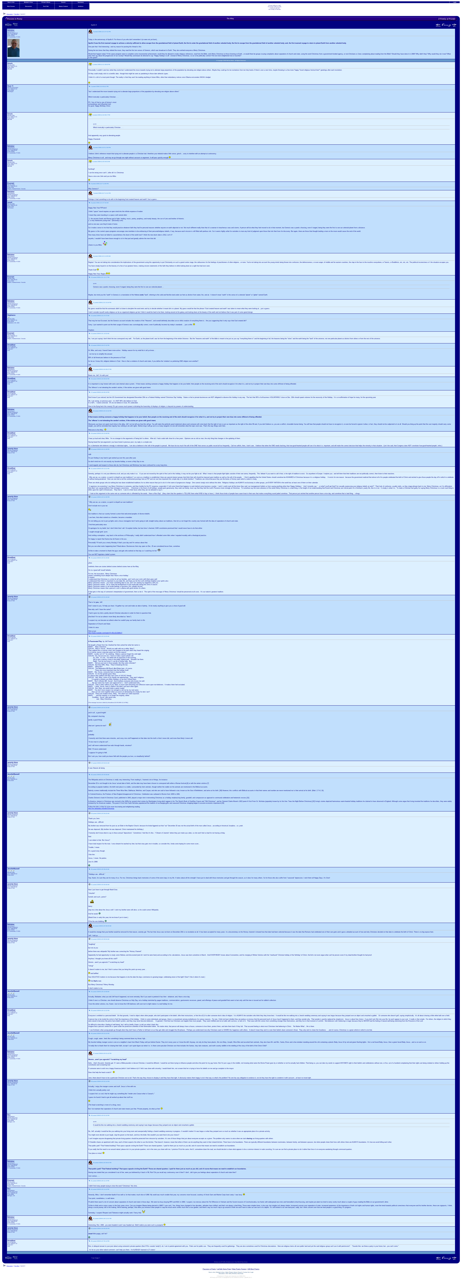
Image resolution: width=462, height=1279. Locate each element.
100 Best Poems (253, 1269)
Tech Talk (46, 6)
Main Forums (11, 6)
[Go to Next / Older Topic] (454, 27)
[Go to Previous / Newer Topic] (438, 27)
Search (63, 2)
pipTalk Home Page (224, 1269)
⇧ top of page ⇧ (95, 1258)
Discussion (28, 6)
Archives (80, 6)
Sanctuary (81, 2)
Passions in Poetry (209, 1269)
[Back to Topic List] (446, 27)
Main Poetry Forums (239, 1269)
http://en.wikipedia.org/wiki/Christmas (101, 808)
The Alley (16, 14)
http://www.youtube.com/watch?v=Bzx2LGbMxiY (105, 633)
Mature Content (63, 6)
